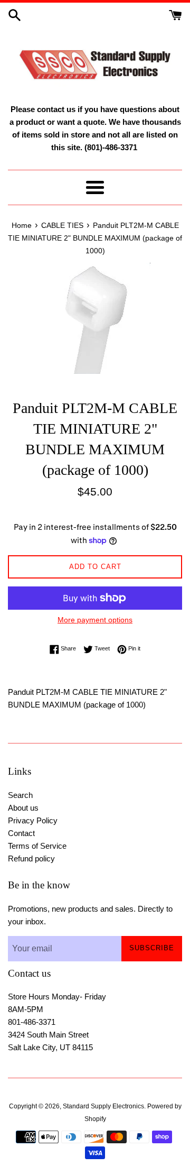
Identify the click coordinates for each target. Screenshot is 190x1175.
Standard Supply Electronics (103, 1106)
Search (20, 795)
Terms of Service (37, 845)
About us (23, 807)
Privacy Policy (33, 820)
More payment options (95, 620)
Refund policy (31, 858)
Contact (21, 833)
